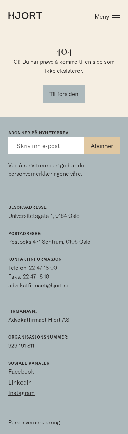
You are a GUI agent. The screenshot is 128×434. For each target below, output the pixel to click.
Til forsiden (64, 94)
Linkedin (20, 382)
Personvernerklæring (34, 422)
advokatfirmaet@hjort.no (39, 285)
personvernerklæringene (38, 173)
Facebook (21, 371)
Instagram (21, 393)
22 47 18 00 (43, 267)
